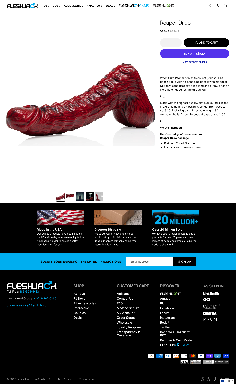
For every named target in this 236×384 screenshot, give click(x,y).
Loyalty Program (129, 327)
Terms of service (87, 379)
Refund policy (55, 379)
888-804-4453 (29, 291)
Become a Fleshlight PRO (175, 333)
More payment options (194, 61)
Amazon (166, 298)
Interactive (81, 308)
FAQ (120, 303)
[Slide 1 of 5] (60, 196)
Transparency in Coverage (129, 333)
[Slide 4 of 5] (90, 196)
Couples (80, 313)
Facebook (167, 308)
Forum (164, 313)
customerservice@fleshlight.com (28, 305)
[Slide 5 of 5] (99, 196)
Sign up (184, 261)
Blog (163, 303)
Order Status (126, 317)
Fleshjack (19, 379)
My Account (126, 313)
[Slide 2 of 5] (70, 196)
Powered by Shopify (35, 379)
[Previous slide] (3, 101)
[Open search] (210, 5)
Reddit (164, 322)
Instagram (167, 317)
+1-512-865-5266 (45, 298)
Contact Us (125, 298)
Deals (78, 317)
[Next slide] (157, 101)
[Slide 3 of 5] (80, 196)
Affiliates (123, 293)
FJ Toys (79, 293)
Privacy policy (71, 379)
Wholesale (124, 322)
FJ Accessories (85, 303)
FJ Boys (79, 298)
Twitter (165, 327)
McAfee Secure (128, 308)
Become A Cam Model (176, 340)
